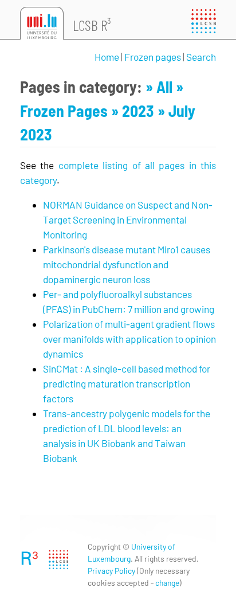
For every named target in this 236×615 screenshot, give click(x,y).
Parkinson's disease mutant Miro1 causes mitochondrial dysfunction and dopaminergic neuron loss (126, 264)
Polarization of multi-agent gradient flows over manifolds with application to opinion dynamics (129, 338)
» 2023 (134, 110)
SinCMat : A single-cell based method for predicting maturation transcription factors (126, 383)
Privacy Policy (111, 570)
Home (107, 56)
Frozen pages (152, 56)
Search (201, 56)
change (167, 582)
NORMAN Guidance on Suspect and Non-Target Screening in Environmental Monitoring (128, 219)
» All (160, 86)
